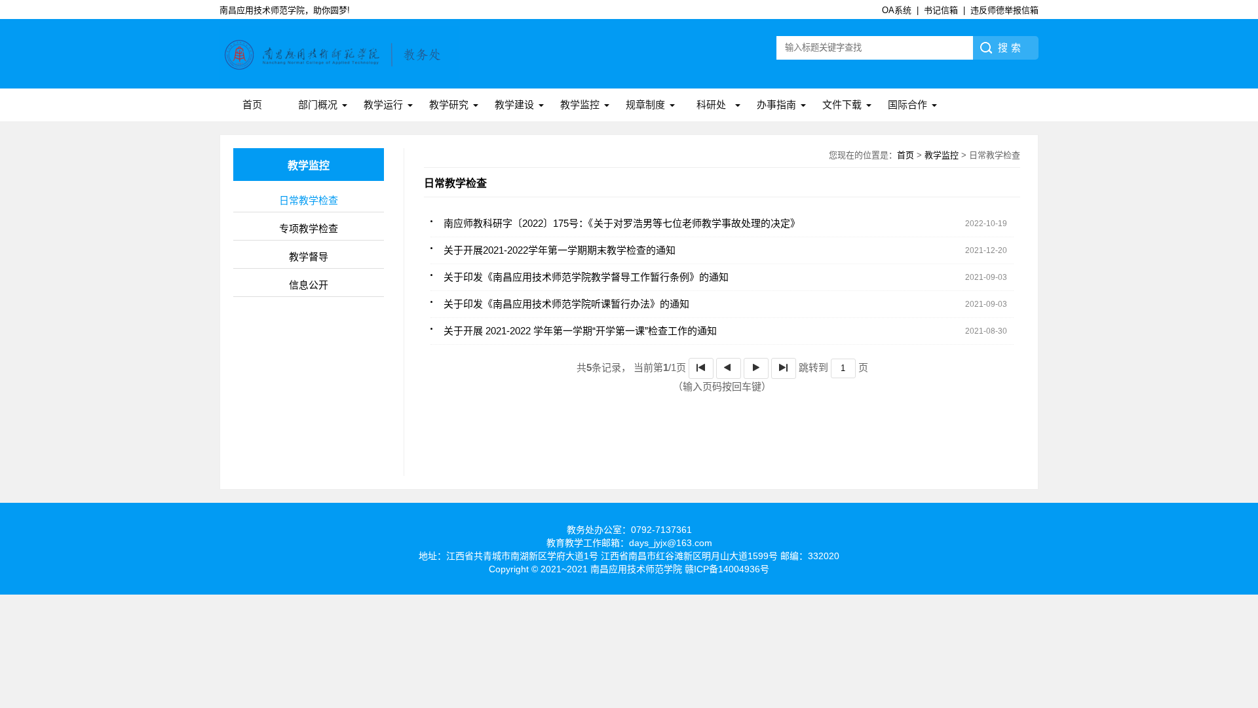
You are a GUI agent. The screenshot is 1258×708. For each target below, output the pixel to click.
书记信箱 (941, 10)
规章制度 (645, 104)
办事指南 (776, 104)
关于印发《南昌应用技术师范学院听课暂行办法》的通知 (566, 303)
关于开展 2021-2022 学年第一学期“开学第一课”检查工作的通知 (580, 330)
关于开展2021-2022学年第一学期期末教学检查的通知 (560, 250)
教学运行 (383, 104)
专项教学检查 (308, 228)
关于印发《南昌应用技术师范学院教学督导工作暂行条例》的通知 (586, 277)
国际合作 (907, 104)
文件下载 (842, 104)
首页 (252, 104)
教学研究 (448, 104)
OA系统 (896, 10)
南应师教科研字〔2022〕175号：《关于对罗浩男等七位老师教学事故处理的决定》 (622, 223)
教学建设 (514, 104)
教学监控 (580, 104)
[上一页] (728, 368)
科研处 (711, 104)
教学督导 (308, 256)
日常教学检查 (308, 200)
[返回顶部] (1244, 623)
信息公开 (308, 284)
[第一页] (701, 368)
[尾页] (783, 368)
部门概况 (317, 104)
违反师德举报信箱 (1004, 10)
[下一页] (756, 368)
